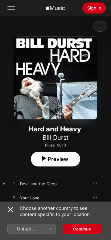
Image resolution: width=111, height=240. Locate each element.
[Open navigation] (11, 8)
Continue (82, 228)
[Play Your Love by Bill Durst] (14, 198)
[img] (55, 8)
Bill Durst (55, 137)
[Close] (10, 209)
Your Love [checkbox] (29, 197)
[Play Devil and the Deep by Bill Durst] (14, 183)
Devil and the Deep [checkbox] (38, 183)
